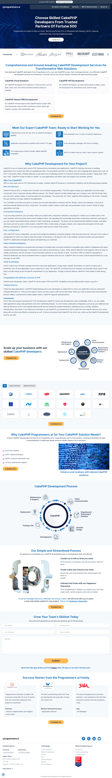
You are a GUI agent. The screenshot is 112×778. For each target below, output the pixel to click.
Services (75, 7)
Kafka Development (47, 752)
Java (42, 757)
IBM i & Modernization (89, 7)
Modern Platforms (29, 386)
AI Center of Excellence (60, 7)
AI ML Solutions (46, 749)
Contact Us (56, 40)
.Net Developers (46, 759)
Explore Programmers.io (64, 2)
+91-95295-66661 (24, 752)
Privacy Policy (80, 754)
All (5, 386)
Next (107, 54)
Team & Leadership (81, 752)
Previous (16, 54)
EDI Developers (46, 764)
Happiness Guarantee (78, 601)
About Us (103, 7)
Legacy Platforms (14, 386)
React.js (43, 762)
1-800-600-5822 (8, 752)
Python (43, 754)
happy (54, 668)
